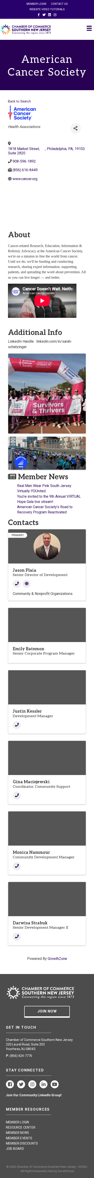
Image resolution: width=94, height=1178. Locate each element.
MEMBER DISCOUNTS (22, 1143)
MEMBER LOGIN (36, 3)
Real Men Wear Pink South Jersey (44, 486)
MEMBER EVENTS (19, 1138)
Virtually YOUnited (31, 491)
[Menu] (89, 28)
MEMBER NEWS (17, 1133)
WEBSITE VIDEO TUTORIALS (47, 9)
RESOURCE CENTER (20, 1127)
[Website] (27, 584)
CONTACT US (59, 3)
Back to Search (19, 101)
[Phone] (17, 584)
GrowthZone (57, 958)
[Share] (75, 128)
